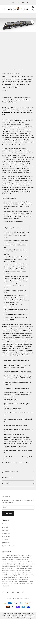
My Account (5, 530)
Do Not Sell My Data (8, 546)
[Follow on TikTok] (28, 2)
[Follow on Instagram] (18, 2)
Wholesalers (6, 543)
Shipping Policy (6, 533)
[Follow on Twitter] (13, 2)
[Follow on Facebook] (8, 2)
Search (4, 524)
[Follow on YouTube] (23, 2)
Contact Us (5, 527)
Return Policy (6, 536)
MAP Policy (5, 539)
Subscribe (8, 513)
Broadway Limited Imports (11, 73)
